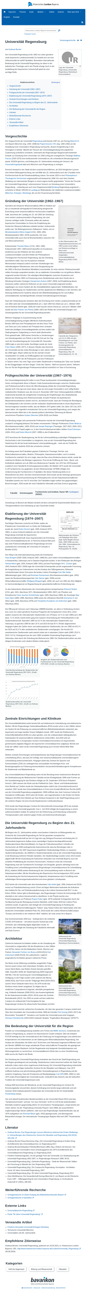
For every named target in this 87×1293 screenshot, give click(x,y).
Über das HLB (73, 12)
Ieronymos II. (69, 598)
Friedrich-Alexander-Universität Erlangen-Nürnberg (28, 1227)
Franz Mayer (10, 347)
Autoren (61, 12)
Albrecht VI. (74, 141)
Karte (31, 12)
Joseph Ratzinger (46, 426)
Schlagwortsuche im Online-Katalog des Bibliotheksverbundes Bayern (35, 1195)
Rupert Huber (37, 899)
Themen (22, 12)
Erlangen (18, 193)
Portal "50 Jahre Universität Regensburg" (24, 1214)
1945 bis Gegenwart (16, 1269)
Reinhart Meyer (29, 1114)
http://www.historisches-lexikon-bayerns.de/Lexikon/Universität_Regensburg (48, 1249)
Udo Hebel (52, 884)
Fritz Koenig (62, 1012)
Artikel (51, 12)
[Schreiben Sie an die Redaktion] (81, 40)
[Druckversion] (78, 40)
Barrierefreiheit (60, 1288)
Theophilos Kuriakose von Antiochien (52, 601)
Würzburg (26, 193)
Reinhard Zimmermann (40, 575)
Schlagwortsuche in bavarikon (19, 1198)
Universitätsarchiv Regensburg (19, 1210)
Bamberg (55, 187)
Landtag (34, 190)
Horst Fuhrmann (74, 429)
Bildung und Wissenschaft (41, 1269)
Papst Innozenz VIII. (48, 144)
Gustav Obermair (31, 415)
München (9, 193)
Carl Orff (59, 1074)
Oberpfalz (63, 1269)
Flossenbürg (10, 1094)
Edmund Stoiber (70, 589)
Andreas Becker (14, 49)
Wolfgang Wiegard (34, 581)
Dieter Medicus (75, 423)
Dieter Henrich (24, 529)
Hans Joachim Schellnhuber (28, 595)
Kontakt (16, 17)
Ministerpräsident (12, 232)
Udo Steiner (40, 578)
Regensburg (37, 141)
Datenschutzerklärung (48, 1288)
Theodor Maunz (23, 246)
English (7, 17)
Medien (40, 12)
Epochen (12, 12)
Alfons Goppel (25, 232)
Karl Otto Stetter (64, 572)
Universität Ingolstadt (13, 164)
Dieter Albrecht (25, 432)
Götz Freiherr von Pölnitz (23, 310)
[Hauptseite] (4, 11)
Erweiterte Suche (30, 34)
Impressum (37, 1288)
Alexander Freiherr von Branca (24, 952)
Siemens (62, 1031)
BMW (55, 1031)
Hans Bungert (10, 558)
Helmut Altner (10, 564)
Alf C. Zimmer (66, 564)
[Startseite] (43, 4)
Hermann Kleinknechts (14, 1018)
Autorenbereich (27, 1288)
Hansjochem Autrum (38, 281)
